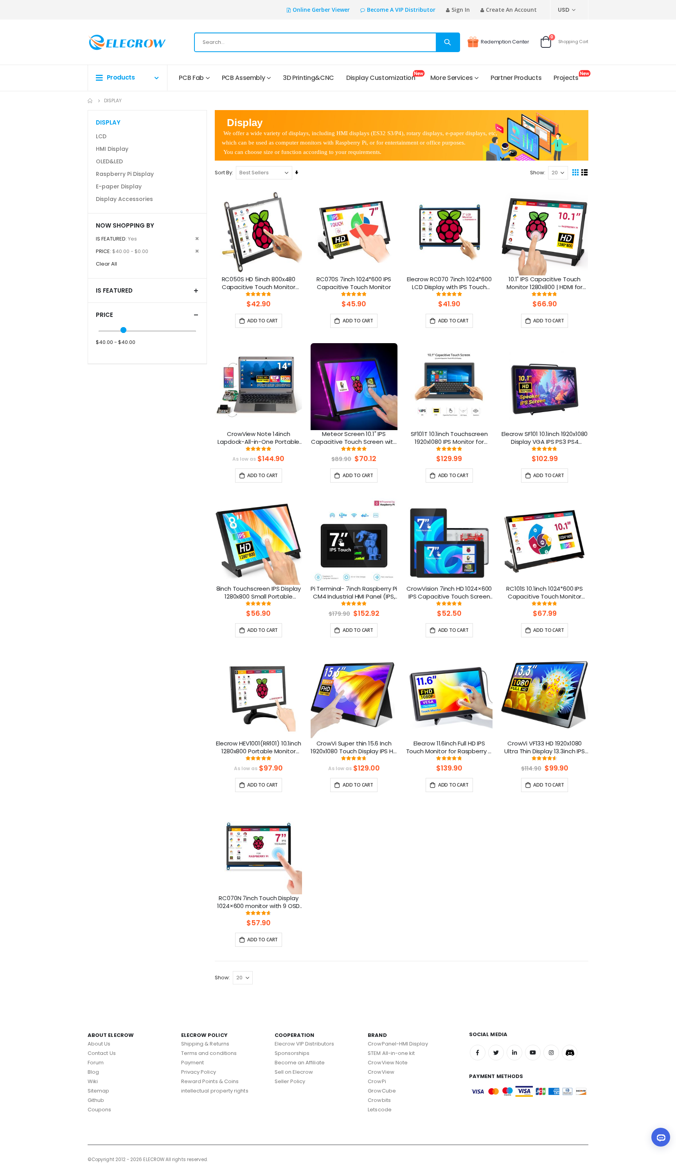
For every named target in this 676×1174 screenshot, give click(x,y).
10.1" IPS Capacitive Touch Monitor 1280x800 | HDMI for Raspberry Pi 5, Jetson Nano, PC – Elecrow (544, 283)
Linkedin (514, 1052)
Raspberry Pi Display (125, 174)
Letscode (380, 1109)
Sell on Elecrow (294, 1072)
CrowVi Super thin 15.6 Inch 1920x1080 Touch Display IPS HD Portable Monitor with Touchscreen (354, 748)
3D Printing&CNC (308, 77)
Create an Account (511, 9)
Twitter (496, 1052)
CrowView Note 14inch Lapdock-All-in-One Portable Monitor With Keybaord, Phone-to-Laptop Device (258, 438)
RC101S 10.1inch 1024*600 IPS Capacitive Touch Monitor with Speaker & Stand (544, 593)
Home (90, 100)
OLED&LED (109, 161)
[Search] (447, 42)
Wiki (93, 1081)
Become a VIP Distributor (401, 9)
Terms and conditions (209, 1053)
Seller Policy (290, 1081)
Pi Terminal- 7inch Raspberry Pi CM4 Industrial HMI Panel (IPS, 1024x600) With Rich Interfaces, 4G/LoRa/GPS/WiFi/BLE (354, 593)
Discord (569, 1052)
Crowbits (379, 1100)
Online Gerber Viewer (321, 9)
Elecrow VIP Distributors (304, 1043)
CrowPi (377, 1081)
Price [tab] (104, 315)
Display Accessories (124, 199)
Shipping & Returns (205, 1043)
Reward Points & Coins (210, 1081)
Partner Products (516, 77)
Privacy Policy (198, 1072)
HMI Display (112, 149)
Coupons (99, 1109)
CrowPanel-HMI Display (398, 1043)
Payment (192, 1062)
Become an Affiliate (300, 1062)
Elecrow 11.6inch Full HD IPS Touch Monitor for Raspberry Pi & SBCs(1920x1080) (449, 748)
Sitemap (98, 1090)
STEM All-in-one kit (391, 1053)
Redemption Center (505, 41)
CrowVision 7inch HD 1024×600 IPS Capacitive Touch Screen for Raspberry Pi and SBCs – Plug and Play (449, 593)
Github (96, 1100)
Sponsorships (292, 1053)
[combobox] (327, 42)
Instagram (551, 1052)
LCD (101, 136)
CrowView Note (388, 1062)
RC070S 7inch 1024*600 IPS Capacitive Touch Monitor (353, 283)
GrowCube (382, 1090)
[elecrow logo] (116, 42)
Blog (93, 1072)
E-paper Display (119, 186)
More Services (451, 77)
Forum (96, 1062)
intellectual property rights (214, 1090)
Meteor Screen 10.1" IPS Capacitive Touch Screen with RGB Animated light (354, 438)
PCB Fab (191, 77)
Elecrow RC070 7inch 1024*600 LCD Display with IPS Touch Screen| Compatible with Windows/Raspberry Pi (449, 283)
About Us (99, 1043)
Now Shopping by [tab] (125, 225)
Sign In (460, 9)
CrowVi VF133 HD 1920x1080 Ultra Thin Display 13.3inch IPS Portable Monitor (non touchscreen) (544, 748)
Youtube (533, 1052)
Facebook (477, 1052)
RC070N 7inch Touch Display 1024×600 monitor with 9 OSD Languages (258, 902)
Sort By (223, 172)
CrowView (381, 1072)
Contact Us (102, 1053)
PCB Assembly (243, 77)
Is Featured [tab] (114, 290)
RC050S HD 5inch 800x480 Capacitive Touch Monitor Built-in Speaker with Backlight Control (258, 283)
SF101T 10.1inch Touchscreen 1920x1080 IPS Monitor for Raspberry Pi (449, 438)
